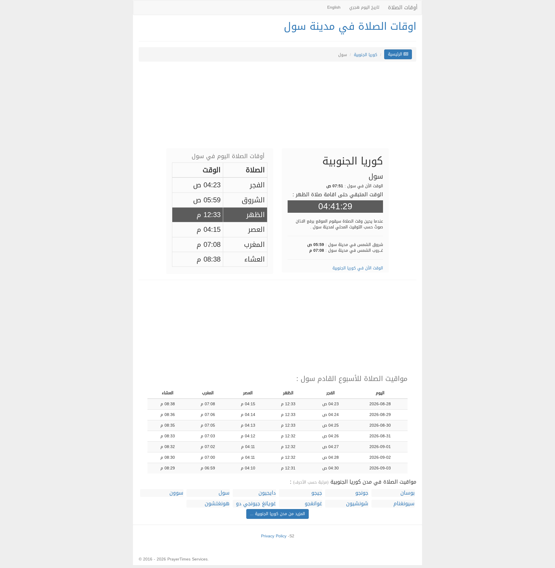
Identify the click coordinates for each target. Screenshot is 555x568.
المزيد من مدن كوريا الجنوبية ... (277, 514)
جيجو (316, 493)
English (334, 7)
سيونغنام (404, 504)
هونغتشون (217, 504)
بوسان (407, 493)
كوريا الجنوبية (365, 55)
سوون (176, 493)
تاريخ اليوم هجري (364, 7)
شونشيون (357, 504)
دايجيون (267, 493)
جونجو (361, 493)
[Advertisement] (277, 107)
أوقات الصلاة (402, 7)
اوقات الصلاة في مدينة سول (350, 26)
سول (224, 493)
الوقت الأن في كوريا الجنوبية (357, 268)
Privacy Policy (273, 536)
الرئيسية (396, 54)
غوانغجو (313, 504)
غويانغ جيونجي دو (256, 504)
